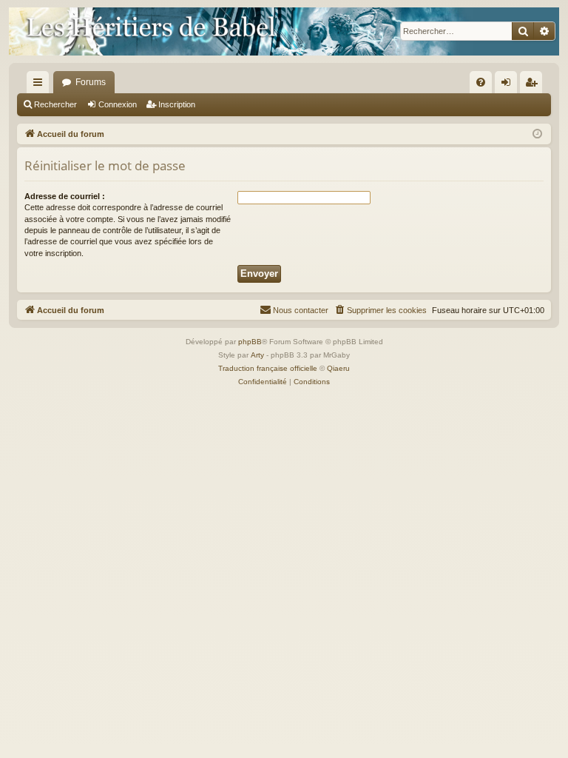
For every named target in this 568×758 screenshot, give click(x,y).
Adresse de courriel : (64, 196)
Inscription (176, 104)
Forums (90, 82)
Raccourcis (41, 85)
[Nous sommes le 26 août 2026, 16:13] (537, 134)
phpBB (250, 342)
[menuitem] (481, 82)
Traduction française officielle (267, 368)
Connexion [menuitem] (509, 85)
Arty (257, 355)
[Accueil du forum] (284, 31)
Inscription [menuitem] (534, 85)
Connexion (117, 104)
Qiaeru (338, 368)
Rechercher (55, 104)
